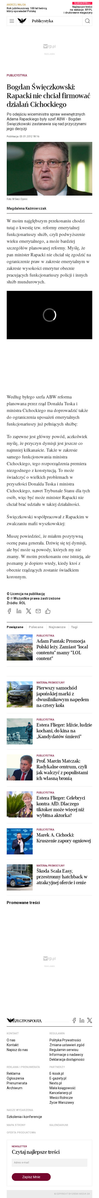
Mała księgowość (62, 1088)
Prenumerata (17, 1083)
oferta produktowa (21, 1132)
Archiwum (14, 1088)
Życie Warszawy (62, 1102)
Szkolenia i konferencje (24, 1117)
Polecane (36, 627)
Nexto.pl (56, 1083)
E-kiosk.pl (57, 1073)
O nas (11, 1040)
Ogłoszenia (15, 1078)
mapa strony (16, 1125)
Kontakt (13, 1045)
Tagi (74, 627)
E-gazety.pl (58, 1078)
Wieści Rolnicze (61, 1098)
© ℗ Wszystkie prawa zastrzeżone (33, 598)
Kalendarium (59, 1125)
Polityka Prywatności (65, 1040)
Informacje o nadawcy (66, 1055)
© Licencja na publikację (26, 594)
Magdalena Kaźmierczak (26, 208)
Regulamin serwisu (64, 1050)
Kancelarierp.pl (61, 1093)
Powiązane (15, 627)
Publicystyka (42, 21)
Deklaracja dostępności (67, 1059)
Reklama (13, 1073)
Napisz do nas (17, 1050)
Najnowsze (57, 627)
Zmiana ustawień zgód (67, 1045)
